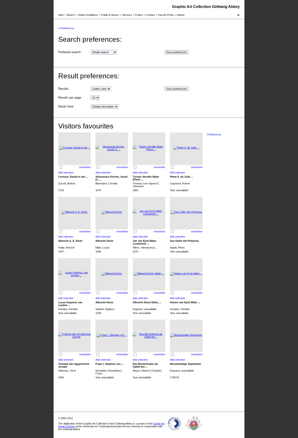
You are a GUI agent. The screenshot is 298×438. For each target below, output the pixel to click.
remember (85, 167)
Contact (150, 15)
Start (61, 15)
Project (139, 15)
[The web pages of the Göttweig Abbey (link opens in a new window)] (194, 432)
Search (71, 15)
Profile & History (110, 15)
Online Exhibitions (88, 15)
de (238, 15)
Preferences (67, 28)
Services (127, 15)
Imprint (180, 15)
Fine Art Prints (166, 15)
